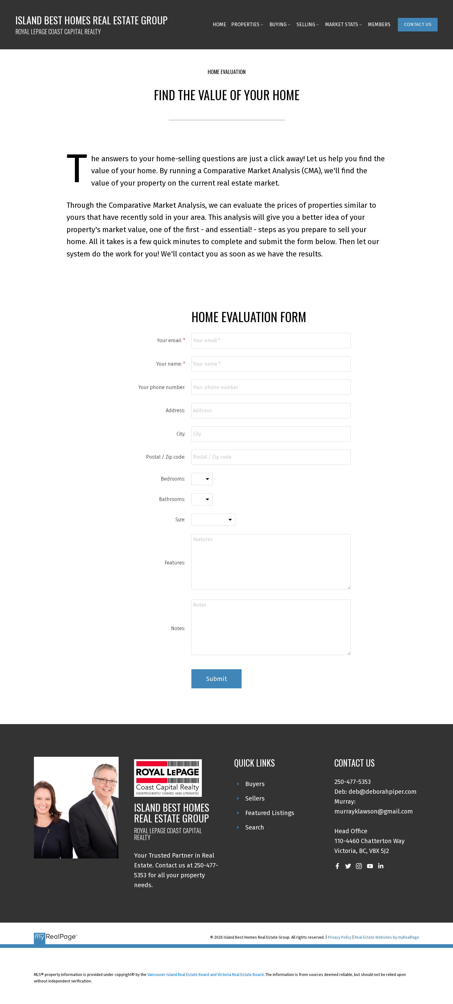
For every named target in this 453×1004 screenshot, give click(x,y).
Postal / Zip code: (165, 457)
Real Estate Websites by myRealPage (387, 937)
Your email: (170, 340)
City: (181, 434)
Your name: (169, 364)
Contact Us (417, 24)
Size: (180, 519)
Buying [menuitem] (278, 24)
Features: (175, 563)
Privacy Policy (339, 937)
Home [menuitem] (219, 24)
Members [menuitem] (379, 24)
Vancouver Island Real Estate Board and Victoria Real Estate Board (205, 974)
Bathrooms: (172, 499)
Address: (175, 410)
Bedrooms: (173, 479)
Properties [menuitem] (245, 24)
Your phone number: (161, 387)
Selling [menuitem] (305, 24)
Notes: (178, 628)
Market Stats (341, 24)
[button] (418, 24)
